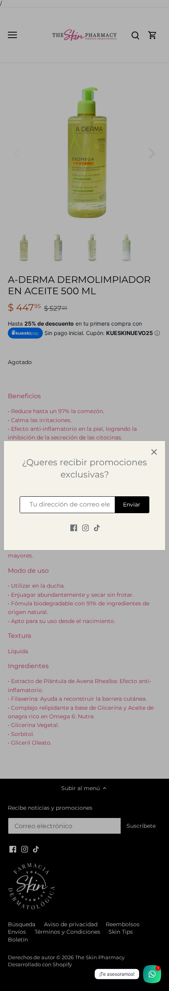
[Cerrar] (154, 452)
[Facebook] (73, 528)
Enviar (131, 504)
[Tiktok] (97, 528)
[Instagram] (85, 528)
